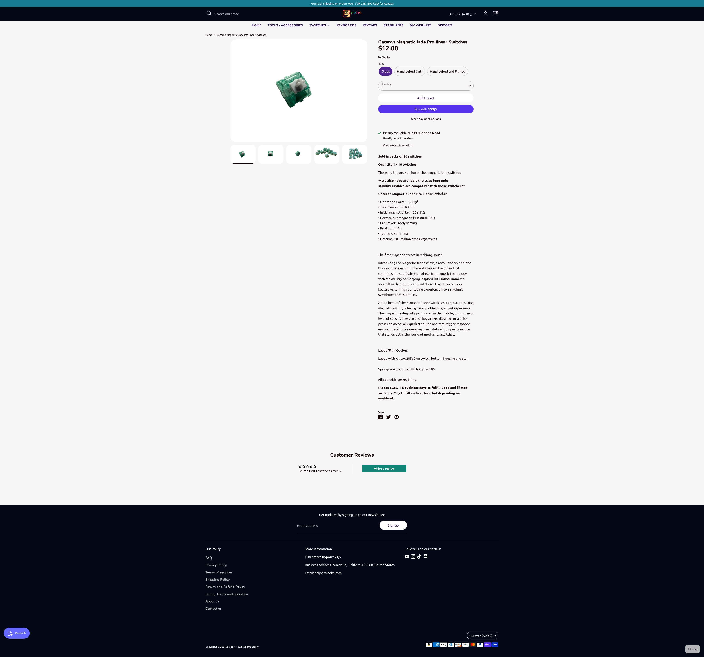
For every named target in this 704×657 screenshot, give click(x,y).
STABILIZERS (394, 25)
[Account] (485, 13)
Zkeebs (386, 57)
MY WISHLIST (420, 25)
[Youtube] (407, 556)
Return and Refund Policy (225, 587)
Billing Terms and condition (226, 594)
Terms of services (218, 572)
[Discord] (425, 556)
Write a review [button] (384, 468)
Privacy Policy (216, 565)
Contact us (213, 608)
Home (208, 34)
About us (212, 601)
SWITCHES (318, 25)
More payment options (426, 119)
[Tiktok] (419, 556)
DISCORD (445, 25)
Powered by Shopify (247, 646)
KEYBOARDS (346, 25)
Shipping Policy (217, 579)
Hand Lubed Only (410, 71)
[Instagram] (413, 556)
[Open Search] (209, 13)
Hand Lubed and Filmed (447, 71)
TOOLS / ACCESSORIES (285, 25)
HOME (256, 25)
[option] (298, 92)
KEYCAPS (370, 25)
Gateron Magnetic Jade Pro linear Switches (241, 34)
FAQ (208, 558)
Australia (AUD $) (461, 14)
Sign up (393, 525)
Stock (385, 71)
